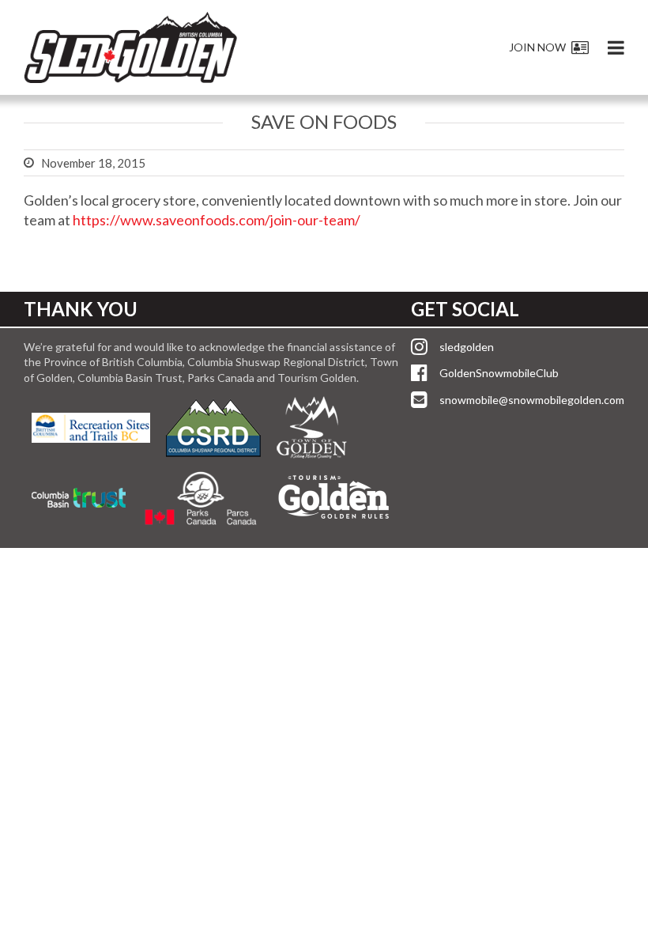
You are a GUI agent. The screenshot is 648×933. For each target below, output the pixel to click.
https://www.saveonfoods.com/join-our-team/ (216, 220)
